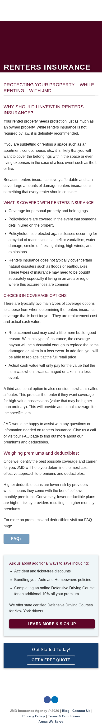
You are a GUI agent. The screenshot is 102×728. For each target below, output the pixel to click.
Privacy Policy (33, 716)
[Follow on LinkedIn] (54, 700)
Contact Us (81, 711)
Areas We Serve (51, 721)
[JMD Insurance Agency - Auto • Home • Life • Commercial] (54, 10)
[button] (6, 10)
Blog (66, 711)
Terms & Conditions (64, 716)
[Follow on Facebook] (47, 700)
